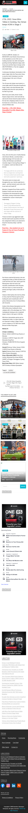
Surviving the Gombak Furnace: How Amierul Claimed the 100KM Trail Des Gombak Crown (12, 685)
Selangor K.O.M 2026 (11, 574)
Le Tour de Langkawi (9, 372)
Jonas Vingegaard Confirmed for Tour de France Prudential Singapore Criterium (13, 475)
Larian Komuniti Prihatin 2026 (14, 551)
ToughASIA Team (6, 458)
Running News (12, 738)
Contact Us (14, 747)
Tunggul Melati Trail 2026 (12, 556)
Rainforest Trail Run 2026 (13, 546)
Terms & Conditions (7, 797)
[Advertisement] (14, 124)
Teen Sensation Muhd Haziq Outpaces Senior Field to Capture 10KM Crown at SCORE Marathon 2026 (13, 678)
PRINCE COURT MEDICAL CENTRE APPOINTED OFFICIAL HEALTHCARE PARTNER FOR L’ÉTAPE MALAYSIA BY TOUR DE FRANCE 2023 (13, 431)
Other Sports (5, 747)
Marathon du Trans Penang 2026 (14, 542)
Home (3, 738)
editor (3, 437)
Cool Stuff (15, 742)
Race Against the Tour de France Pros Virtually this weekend (13, 412)
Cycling (11, 8)
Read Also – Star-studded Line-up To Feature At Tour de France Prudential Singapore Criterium (13, 230)
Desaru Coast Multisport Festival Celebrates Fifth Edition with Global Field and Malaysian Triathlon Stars (13, 665)
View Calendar (4, 584)
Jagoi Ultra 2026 (10, 565)
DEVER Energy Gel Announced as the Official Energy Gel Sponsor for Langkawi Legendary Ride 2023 (13, 453)
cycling (11, 370)
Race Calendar (6, 742)
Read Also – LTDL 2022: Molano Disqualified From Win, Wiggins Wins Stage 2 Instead (13, 110)
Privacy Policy (19, 797)
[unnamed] (14, 516)
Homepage (4, 8)
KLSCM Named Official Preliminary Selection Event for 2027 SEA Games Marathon (12, 692)
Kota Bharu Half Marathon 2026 (14, 560)
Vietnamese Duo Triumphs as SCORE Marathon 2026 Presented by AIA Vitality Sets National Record (13, 671)
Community (22, 738)
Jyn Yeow (7, 29)
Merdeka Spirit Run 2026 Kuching (15, 570)
